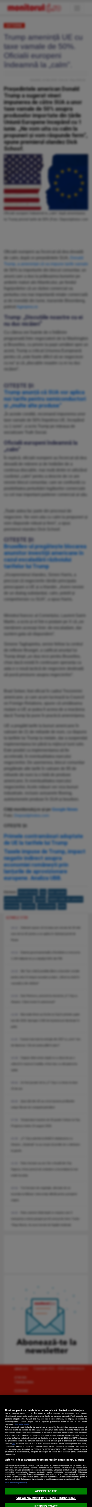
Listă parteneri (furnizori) (16, 1482)
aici (13, 1443)
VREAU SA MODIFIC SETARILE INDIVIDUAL (46, 1498)
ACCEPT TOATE (46, 1491)
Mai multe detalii (22, 1424)
